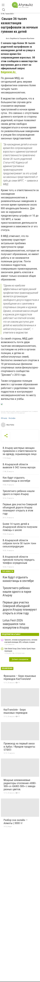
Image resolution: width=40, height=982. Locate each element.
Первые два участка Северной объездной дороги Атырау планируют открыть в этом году (20, 509)
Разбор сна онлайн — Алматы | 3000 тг (16, 821)
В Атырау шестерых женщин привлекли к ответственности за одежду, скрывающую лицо (20, 451)
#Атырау (4, 418)
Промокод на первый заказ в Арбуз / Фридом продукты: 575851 (19, 746)
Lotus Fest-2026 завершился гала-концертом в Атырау (16, 624)
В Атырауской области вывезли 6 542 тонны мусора (19, 466)
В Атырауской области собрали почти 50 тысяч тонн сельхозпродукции (19, 543)
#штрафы (12, 418)
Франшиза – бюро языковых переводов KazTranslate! (20, 677)
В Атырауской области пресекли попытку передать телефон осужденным (19, 559)
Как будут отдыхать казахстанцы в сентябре (16, 479)
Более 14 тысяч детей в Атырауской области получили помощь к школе (20, 527)
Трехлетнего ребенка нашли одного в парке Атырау (19, 492)
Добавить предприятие (20, 659)
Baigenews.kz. (9, 72)
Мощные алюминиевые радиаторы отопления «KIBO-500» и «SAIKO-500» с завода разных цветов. (20, 784)
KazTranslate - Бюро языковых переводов (15, 711)
